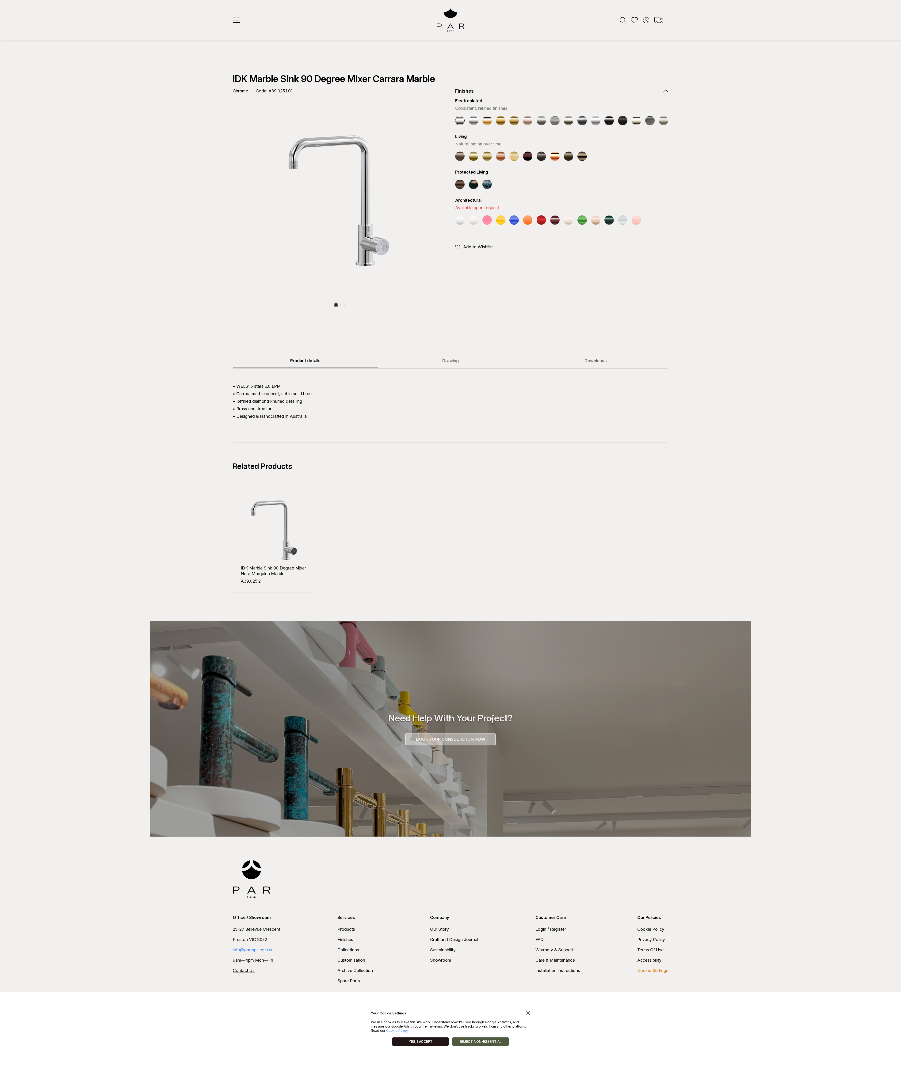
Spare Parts (348, 980)
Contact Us (244, 970)
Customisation (351, 960)
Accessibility (649, 960)
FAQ (539, 939)
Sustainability (443, 949)
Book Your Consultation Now (450, 739)
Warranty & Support (554, 949)
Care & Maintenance (555, 960)
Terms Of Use (650, 949)
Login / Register (550, 929)
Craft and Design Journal (454, 939)
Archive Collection (355, 970)
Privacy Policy (651, 939)
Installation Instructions (557, 970)
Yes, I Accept (420, 1042)
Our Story (439, 929)
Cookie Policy (650, 929)
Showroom (440, 960)
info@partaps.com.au (253, 949)
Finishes (345, 939)
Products (346, 929)
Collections (348, 949)
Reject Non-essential (480, 1042)
